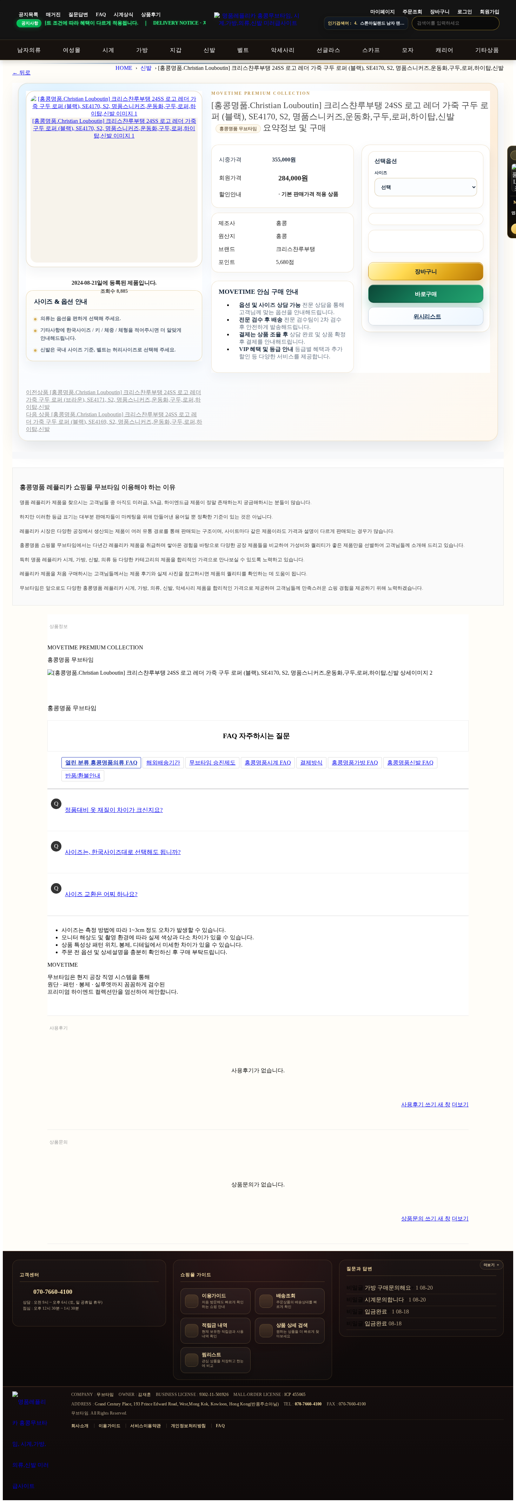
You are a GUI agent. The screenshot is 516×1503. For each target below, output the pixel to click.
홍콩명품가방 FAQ (355, 763)
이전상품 (113, 399)
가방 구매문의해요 (388, 1288)
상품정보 (58, 626)
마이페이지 (382, 11)
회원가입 (490, 11)
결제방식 (311, 763)
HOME (123, 68)
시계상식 (123, 14)
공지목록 (28, 14)
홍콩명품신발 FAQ (410, 763)
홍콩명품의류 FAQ (101, 763)
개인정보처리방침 (188, 1425)
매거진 (53, 14)
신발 (146, 68)
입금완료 (376, 1312)
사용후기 (58, 1028)
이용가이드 (109, 1425)
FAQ (101, 14)
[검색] (492, 22)
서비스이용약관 (145, 1425)
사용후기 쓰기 (425, 1104)
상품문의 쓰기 (425, 1218)
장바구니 (440, 11)
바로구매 (426, 294)
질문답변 (78, 14)
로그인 (464, 11)
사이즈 (381, 172)
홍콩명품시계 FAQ (268, 763)
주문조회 (412, 11)
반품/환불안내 (82, 776)
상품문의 (58, 1142)
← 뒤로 (21, 72)
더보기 (460, 1104)
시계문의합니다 (384, 1300)
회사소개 (80, 1425)
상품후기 (151, 14)
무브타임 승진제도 (212, 763)
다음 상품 (114, 421)
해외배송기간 (163, 763)
